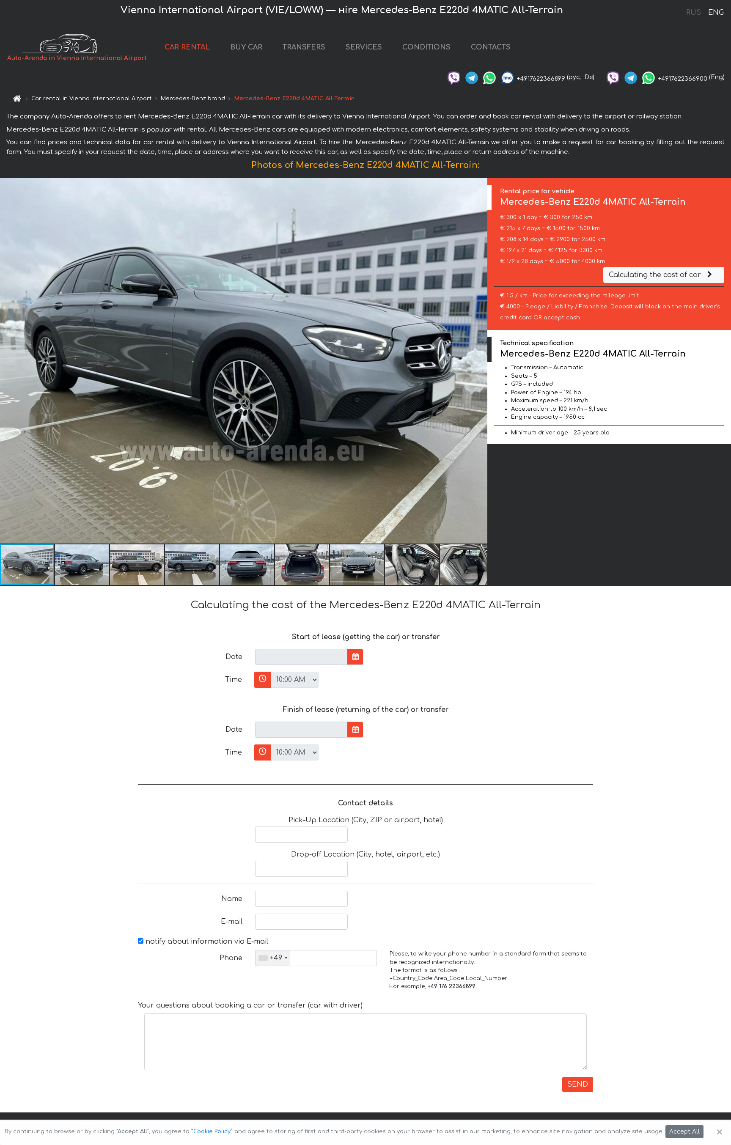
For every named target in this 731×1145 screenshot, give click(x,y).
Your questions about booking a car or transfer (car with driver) (250, 1005)
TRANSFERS (304, 47)
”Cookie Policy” (212, 1131)
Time (233, 680)
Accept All (684, 1132)
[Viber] (454, 77)
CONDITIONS (426, 47)
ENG (715, 12)
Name (231, 899)
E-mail (231, 921)
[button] (82, 565)
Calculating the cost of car (656, 275)
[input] (301, 657)
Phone (231, 958)
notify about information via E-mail (205, 941)
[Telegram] (472, 77)
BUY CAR (246, 47)
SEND (577, 1084)
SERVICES (364, 47)
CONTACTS (491, 47)
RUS (693, 12)
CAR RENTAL (187, 47)
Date (233, 657)
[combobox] (273, 958)
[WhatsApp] (489, 77)
